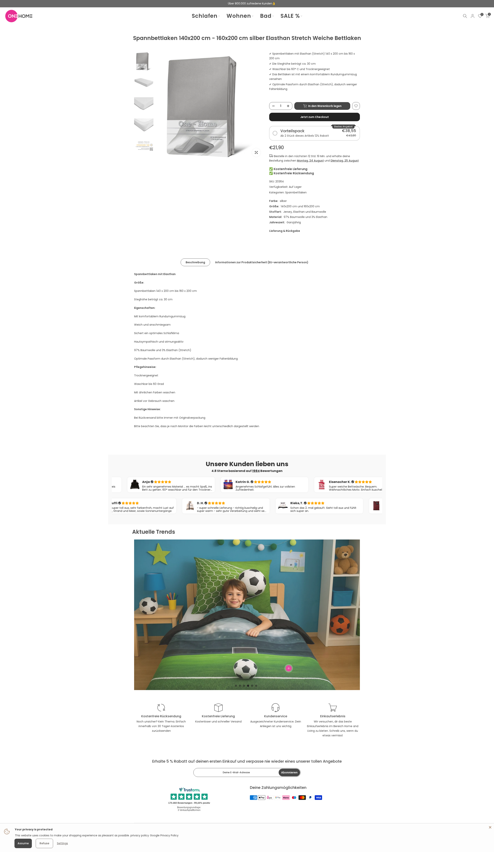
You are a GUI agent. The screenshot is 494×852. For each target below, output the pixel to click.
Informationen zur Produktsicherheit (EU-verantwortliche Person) (261, 262)
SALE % (290, 16)
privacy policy (139, 835)
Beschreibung (195, 262)
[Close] (490, 827)
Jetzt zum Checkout (314, 117)
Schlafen (204, 16)
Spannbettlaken (296, 192)
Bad (266, 16)
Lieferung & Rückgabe (284, 231)
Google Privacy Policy (164, 835)
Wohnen (239, 16)
